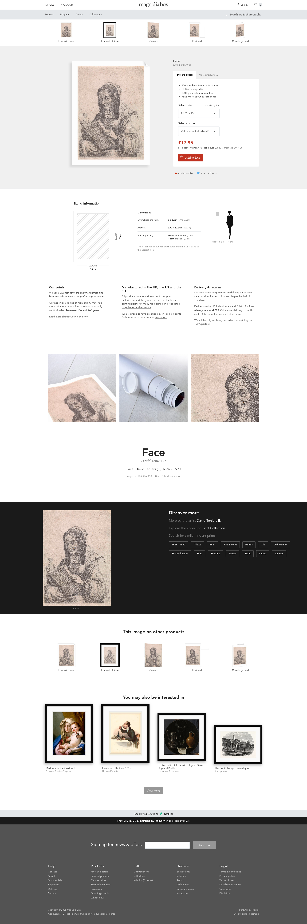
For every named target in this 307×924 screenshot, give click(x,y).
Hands (249, 544)
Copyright (225, 888)
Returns (52, 893)
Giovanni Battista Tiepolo (58, 771)
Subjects (64, 14)
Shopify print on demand (246, 913)
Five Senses (230, 544)
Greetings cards (100, 893)
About (51, 876)
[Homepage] (153, 5)
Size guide (214, 105)
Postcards (96, 888)
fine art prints (81, 316)
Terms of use (226, 880)
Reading (215, 553)
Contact (52, 871)
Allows (197, 544)
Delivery (199, 306)
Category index (185, 888)
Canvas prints (98, 880)
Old (263, 544)
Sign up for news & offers (116, 844)
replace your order (222, 320)
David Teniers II (182, 65)
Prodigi (255, 909)
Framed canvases (100, 884)
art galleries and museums (136, 307)
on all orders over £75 (153, 820)
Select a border (187, 123)
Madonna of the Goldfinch (60, 768)
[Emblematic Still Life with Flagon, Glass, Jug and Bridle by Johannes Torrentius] (181, 737)
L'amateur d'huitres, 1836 (116, 768)
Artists (79, 14)
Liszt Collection (213, 528)
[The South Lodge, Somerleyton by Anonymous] (238, 744)
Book (212, 544)
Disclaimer (225, 893)
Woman (279, 553)
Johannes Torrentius (168, 771)
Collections (95, 14)
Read (199, 553)
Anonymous (221, 771)
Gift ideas (139, 876)
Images (49, 4)
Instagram (182, 893)
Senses (232, 553)
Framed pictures (100, 876)
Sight (248, 553)
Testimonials (55, 880)
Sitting (262, 553)
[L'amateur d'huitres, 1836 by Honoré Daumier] (125, 734)
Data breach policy (230, 884)
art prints (211, 96)
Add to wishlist (185, 173)
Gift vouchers (141, 871)
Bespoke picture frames (75, 913)
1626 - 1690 (178, 544)
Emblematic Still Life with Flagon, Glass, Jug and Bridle (181, 767)
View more (153, 790)
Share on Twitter (209, 173)
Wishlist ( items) (143, 880)
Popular (49, 14)
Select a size (199, 105)
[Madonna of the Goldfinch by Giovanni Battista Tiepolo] (69, 734)
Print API (243, 909)
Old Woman (280, 544)
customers (161, 317)
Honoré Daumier (110, 771)
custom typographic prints (101, 913)
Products (67, 4)
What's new (97, 897)
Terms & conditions (230, 871)
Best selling (183, 871)
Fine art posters (99, 871)
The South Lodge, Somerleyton (232, 768)
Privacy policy (227, 876)
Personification (180, 553)
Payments (53, 884)
